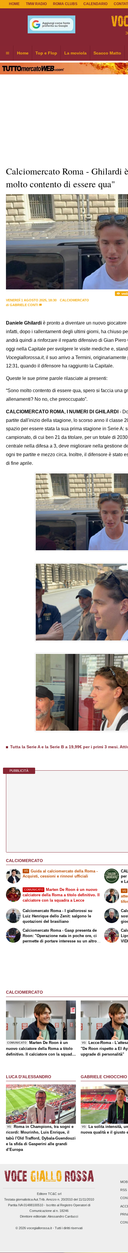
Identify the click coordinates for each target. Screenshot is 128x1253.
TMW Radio (36, 4)
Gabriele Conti (24, 305)
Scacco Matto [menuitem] (107, 53)
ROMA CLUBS (65, 4)
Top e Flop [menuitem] (46, 53)
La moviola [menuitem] (75, 53)
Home (14, 4)
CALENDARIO (95, 4)
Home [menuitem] (23, 53)
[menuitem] (7, 53)
